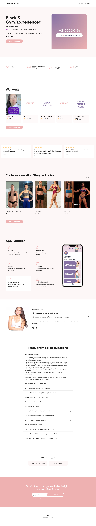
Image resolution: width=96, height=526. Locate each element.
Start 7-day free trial (14, 41)
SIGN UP (55, 495)
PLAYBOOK (51, 517)
